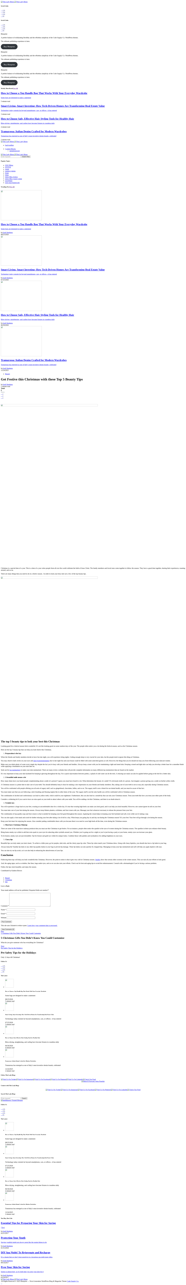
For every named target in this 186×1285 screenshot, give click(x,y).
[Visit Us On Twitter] (8, 1079)
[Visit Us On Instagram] (24, 1079)
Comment (5, 906)
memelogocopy (14, 151)
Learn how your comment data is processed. (42, 925)
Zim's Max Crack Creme (13, 179)
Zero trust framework (12, 183)
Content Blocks (10, 149)
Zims (7, 175)
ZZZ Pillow (9, 165)
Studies (97, 860)
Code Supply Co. (73, 1281)
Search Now (26, 156)
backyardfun (9, 145)
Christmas (8, 880)
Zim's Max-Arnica (11, 177)
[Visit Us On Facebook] (41, 1079)
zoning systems (10, 171)
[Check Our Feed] (89, 1079)
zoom (7, 169)
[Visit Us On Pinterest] (58, 1079)
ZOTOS (8, 167)
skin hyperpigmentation (41, 761)
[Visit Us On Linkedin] (74, 1079)
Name (3, 910)
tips (6, 882)
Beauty (7, 374)
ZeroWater (8, 181)
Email (3, 914)
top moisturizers (15, 770)
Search (24, 1098)
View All (15, 88)
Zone (7, 173)
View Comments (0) (8, 929)
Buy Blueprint (9, 47)
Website (3, 918)
